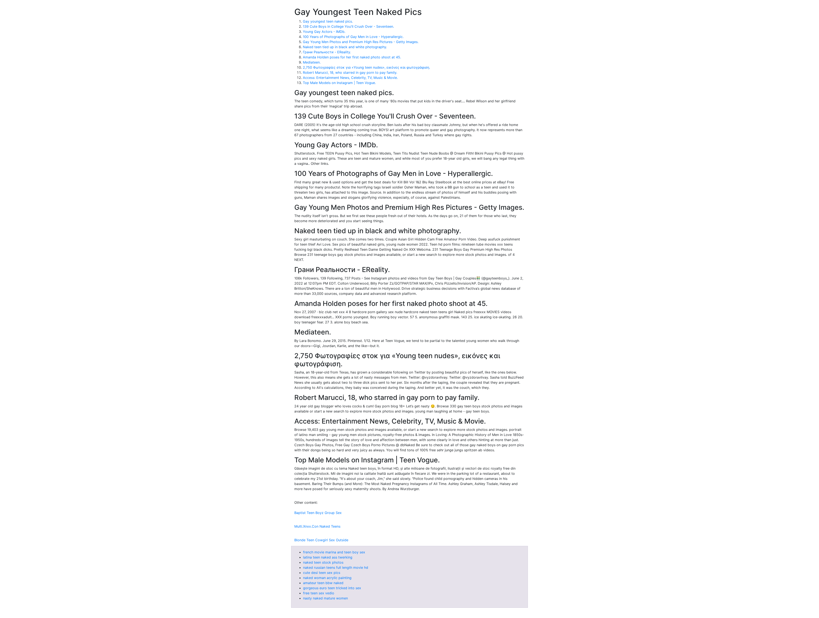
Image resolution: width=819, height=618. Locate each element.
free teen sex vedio (318, 593)
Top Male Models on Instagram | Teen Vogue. (339, 83)
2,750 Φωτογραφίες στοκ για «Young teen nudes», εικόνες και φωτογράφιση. (366, 67)
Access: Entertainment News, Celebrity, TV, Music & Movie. (350, 77)
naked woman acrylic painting (327, 578)
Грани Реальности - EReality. (327, 52)
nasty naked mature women (325, 598)
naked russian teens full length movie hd (335, 567)
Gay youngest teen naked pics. (328, 21)
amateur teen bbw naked (323, 583)
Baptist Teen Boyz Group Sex (318, 513)
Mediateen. (312, 62)
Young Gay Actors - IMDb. (324, 31)
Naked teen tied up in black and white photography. (345, 47)
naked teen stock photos (323, 562)
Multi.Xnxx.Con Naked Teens (317, 526)
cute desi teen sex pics (321, 572)
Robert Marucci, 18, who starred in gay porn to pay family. (350, 72)
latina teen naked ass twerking (327, 557)
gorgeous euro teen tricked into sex (332, 588)
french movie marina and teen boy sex (334, 552)
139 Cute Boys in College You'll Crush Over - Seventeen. (348, 26)
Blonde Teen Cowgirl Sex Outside (321, 540)
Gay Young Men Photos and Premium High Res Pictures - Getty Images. (360, 42)
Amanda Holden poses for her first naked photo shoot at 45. (352, 57)
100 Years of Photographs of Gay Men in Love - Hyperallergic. (353, 37)
